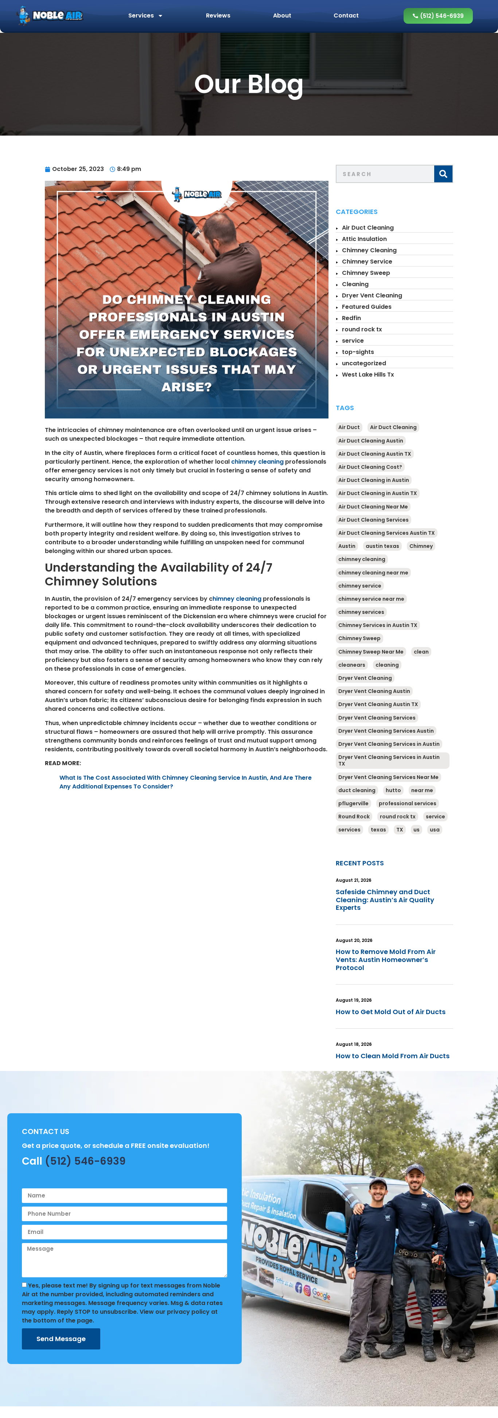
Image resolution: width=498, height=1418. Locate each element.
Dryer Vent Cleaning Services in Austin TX (389, 760)
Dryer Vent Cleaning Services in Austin (389, 744)
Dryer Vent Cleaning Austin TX (378, 704)
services (349, 829)
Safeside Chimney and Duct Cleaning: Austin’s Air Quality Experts (385, 899)
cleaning (387, 665)
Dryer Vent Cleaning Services (377, 717)
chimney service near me (371, 599)
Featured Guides (367, 307)
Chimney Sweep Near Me (371, 651)
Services (141, 15)
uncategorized (364, 363)
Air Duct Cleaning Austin (370, 440)
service (353, 340)
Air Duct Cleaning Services (373, 519)
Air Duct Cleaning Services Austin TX (386, 533)
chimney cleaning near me (373, 572)
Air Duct (349, 427)
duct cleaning (357, 790)
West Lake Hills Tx (368, 374)
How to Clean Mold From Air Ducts (393, 1055)
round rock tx (362, 329)
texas (378, 829)
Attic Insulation (364, 239)
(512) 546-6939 (85, 1161)
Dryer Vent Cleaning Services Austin (386, 731)
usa (435, 829)
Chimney (421, 546)
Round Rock (354, 816)
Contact (346, 15)
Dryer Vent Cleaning (372, 295)
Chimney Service (367, 261)
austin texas (382, 546)
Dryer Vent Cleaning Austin (374, 691)
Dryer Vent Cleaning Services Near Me (388, 777)
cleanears (351, 665)
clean (421, 651)
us (416, 829)
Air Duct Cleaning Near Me (373, 506)
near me (422, 790)
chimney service (359, 585)
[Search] (443, 173)
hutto (393, 790)
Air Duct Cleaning (368, 227)
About (282, 15)
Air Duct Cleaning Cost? (370, 467)
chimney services (361, 612)
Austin (346, 546)
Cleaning (355, 284)
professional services (407, 803)
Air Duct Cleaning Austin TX (374, 453)
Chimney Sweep (366, 273)
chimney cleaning (257, 461)
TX (399, 829)
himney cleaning (237, 599)
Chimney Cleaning (369, 250)
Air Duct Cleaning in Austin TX (377, 493)
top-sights (358, 352)
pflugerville (353, 803)
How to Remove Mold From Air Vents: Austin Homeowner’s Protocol (386, 959)
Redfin (351, 318)
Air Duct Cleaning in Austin (373, 480)
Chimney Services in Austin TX (377, 625)
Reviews (218, 15)
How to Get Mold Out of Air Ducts (391, 1011)
